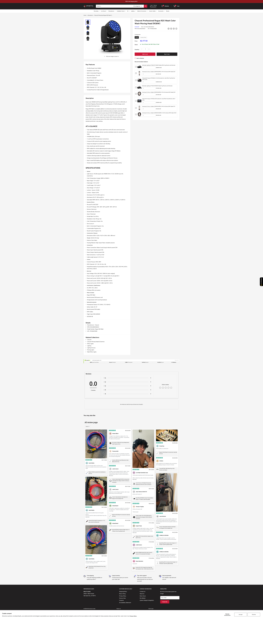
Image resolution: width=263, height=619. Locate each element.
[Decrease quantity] (141, 49)
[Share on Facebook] (169, 29)
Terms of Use (122, 598)
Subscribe (164, 601)
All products (90, 15)
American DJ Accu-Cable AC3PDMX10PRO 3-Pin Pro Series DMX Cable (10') (158, 106)
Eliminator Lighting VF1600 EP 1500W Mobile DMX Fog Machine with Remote (158, 65)
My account (153, 7)
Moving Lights (90, 349)
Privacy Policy (133, 616)
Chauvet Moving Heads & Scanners (95, 341)
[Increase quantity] (149, 49)
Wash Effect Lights (91, 352)
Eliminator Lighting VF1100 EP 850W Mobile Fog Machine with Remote (157, 85)
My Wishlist (142, 598)
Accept (240, 614)
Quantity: (137, 49)
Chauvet (137, 26)
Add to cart (145, 54)
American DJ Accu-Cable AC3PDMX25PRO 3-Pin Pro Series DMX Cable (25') (158, 71)
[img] (93, 388)
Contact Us (142, 591)
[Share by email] (176, 29)
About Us (142, 593)
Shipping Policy (123, 591)
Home (85, 15)
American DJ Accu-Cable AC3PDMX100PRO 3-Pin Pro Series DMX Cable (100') (159, 112)
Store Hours (143, 596)
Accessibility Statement (125, 602)
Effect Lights (90, 343)
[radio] (137, 37)
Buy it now (167, 54)
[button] (174, 6)
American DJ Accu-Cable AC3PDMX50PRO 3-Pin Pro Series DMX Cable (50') (158, 92)
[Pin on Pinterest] (171, 29)
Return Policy (122, 593)
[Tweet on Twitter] (174, 29)
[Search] (145, 6)
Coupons (121, 600)
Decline (254, 614)
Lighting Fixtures (91, 347)
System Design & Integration (147, 600)
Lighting (89, 345)
